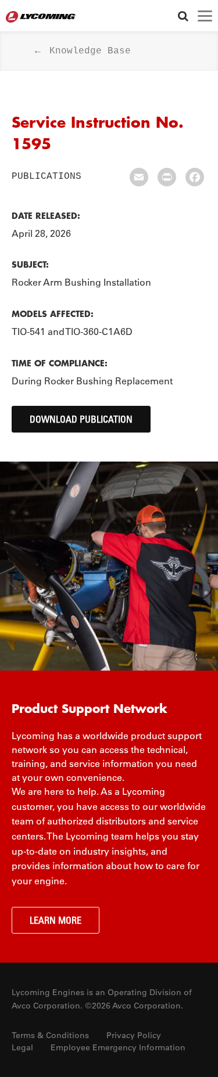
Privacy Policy (133, 1035)
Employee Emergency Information (118, 1047)
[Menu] (205, 15)
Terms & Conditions (50, 1035)
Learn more (55, 920)
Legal (22, 1047)
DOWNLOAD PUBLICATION (81, 419)
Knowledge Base (90, 51)
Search (182, 15)
